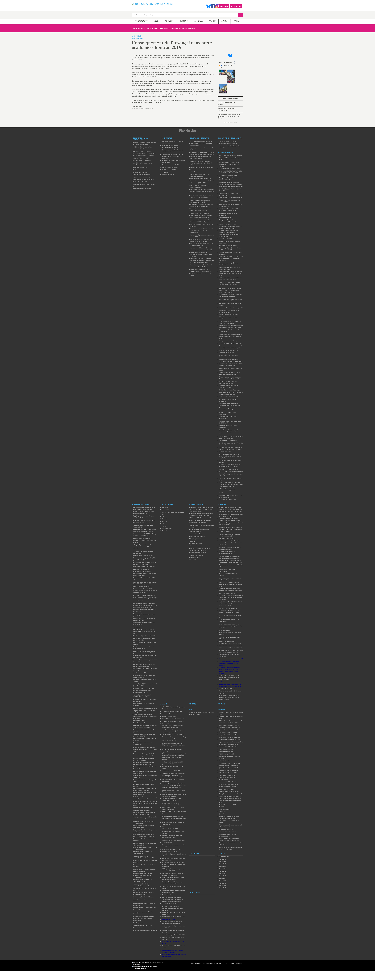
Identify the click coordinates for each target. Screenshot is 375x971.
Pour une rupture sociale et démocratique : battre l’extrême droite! (230, 642)
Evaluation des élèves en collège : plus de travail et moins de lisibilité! (231, 365)
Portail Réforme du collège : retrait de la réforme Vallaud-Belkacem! (230, 296)
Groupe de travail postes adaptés (228, 730)
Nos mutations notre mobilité (227, 141)
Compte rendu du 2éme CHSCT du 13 (144, 520)
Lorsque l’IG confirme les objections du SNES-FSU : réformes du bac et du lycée (230, 448)
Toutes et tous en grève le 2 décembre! (173, 930)
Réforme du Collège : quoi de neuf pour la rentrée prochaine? (231, 524)
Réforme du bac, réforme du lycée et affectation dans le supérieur (229, 374)
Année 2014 (222, 876)
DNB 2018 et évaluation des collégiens (230, 390)
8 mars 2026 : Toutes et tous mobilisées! (173, 719)
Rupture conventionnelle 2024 (170, 165)
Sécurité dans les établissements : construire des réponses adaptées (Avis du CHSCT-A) (144, 610)
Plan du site (219, 964)
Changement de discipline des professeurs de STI (228, 179)
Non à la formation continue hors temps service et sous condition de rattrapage (230, 647)
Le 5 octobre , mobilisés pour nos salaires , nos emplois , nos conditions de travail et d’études (231, 597)
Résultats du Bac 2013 (225, 239)
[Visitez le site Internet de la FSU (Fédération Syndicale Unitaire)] (144, 967)
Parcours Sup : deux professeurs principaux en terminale (228, 382)
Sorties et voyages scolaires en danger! (173, 840)
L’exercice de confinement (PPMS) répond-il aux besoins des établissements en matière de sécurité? (145, 591)
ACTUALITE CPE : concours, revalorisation (227, 570)
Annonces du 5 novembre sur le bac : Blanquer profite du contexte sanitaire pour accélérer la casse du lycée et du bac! (231, 560)
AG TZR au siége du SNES (226, 754)
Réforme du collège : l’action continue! (230, 334)
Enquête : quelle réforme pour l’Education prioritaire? (227, 553)
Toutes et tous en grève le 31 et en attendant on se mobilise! (172, 800)
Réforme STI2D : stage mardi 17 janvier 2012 (226, 109)
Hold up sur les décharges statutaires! (201, 141)
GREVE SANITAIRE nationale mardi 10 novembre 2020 (143, 822)
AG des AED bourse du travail (227, 787)
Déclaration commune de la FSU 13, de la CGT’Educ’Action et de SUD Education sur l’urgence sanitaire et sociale (145, 710)
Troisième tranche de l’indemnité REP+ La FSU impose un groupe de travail (144, 155)
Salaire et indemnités (168, 175)
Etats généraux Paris (225, 761)
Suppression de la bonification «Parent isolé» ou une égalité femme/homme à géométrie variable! (230, 604)
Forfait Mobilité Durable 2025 (227, 689)
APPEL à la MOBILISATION (226, 539)
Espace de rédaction (140, 968)
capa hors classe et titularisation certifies (231, 742)
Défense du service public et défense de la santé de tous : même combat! (145, 726)
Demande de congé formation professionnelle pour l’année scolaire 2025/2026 (172, 908)
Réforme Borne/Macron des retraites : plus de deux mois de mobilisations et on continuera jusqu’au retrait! (174, 818)
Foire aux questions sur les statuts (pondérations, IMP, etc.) (200, 201)
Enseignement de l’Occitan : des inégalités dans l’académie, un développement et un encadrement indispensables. (229, 233)
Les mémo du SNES (195, 715)
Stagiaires (165, 507)
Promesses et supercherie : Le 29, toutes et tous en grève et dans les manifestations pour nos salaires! (173, 775)
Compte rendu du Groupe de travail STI (230, 198)
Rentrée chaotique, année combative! (173, 895)
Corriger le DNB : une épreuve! (142, 161)
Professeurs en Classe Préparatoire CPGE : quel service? (200, 158)
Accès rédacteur (239, 964)
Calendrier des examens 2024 (227, 500)
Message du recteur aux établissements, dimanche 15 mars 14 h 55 (144, 144)
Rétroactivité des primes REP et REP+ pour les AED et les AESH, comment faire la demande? (173, 865)
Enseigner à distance (225, 452)
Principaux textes (138, 923)
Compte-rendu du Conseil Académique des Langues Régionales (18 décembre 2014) (230, 273)
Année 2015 (222, 878)
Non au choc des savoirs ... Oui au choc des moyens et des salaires (173, 874)
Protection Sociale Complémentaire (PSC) (145, 930)
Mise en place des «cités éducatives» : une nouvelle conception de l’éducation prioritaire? (230, 543)
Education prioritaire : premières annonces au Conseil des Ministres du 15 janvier (201, 163)
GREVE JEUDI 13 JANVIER (141, 158)
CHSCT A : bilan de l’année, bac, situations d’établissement (142, 148)
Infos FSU (193, 560)
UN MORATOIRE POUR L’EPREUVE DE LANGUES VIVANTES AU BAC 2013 (230, 172)
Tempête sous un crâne (225, 217)
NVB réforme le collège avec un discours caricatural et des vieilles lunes (230, 279)
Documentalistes (167, 529)
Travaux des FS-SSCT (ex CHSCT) (142, 925)
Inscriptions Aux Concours (169, 852)
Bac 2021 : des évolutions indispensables (231, 472)
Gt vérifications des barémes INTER (229, 728)
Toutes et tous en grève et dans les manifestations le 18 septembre (172, 923)
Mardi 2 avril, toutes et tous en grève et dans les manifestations (173, 879)
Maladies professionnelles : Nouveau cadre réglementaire (143, 648)
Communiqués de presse (197, 536)
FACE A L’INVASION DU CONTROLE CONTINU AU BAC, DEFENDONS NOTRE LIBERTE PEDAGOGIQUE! (231, 484)
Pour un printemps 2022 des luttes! (172, 749)
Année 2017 (222, 883)
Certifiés (164, 519)
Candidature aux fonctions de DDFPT (201, 179)
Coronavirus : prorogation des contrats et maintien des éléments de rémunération (201, 231)
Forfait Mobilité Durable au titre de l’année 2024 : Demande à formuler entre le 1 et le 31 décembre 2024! (202, 261)
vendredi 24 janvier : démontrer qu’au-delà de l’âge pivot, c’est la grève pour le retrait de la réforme (201, 509)
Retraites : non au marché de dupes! (229, 556)
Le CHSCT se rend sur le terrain (142, 538)
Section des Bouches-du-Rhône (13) (143, 179)
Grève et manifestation (226, 829)
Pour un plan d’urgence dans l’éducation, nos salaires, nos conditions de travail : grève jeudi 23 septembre (174, 739)
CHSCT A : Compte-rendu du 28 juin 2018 (145, 636)
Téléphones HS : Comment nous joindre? (202, 518)
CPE (163, 524)
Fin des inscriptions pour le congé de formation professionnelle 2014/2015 (230, 797)
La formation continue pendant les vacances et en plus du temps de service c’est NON (230, 626)
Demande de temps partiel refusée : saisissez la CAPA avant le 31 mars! (200, 270)
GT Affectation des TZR (226, 749)
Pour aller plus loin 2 (139, 723)
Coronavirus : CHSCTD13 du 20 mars (143, 688)
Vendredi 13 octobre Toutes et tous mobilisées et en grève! (172, 837)
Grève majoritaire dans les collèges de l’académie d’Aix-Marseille (230, 322)
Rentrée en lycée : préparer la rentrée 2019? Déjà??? (230, 422)
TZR (163, 517)
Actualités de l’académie (140, 172)
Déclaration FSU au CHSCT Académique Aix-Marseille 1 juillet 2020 (144, 789)
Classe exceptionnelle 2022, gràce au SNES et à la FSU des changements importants (172, 156)
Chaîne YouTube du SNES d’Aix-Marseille (202, 712)
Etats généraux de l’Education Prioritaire (231, 794)
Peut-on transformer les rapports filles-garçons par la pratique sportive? (230, 466)
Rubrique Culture (195, 558)
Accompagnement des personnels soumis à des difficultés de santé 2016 (145, 583)
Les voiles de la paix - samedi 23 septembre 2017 (227, 835)
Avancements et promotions (170, 167)
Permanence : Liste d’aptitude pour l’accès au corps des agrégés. (229, 817)
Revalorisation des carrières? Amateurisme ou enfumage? (170, 147)
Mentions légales (210, 964)
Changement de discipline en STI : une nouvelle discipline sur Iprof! (230, 210)
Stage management (224, 809)
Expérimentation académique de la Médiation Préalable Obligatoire (200, 221)
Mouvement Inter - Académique (228, 144)
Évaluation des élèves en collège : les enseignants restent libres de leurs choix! (231, 360)
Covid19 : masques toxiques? (141, 815)
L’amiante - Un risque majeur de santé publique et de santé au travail (144, 652)
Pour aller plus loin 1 (139, 721)
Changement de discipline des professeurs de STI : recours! (228, 221)
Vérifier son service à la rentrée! (199, 213)
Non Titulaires (166, 510)
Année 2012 (222, 871)
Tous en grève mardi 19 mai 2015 (228, 315)
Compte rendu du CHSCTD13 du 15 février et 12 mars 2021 (142, 881)
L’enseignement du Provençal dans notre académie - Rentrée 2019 (231, 437)
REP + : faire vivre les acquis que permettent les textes (199, 175)
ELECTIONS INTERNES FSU (198, 523)
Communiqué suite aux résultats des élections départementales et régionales (230, 590)
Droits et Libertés (195, 546)
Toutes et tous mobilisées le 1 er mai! (230, 608)
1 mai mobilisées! (167, 714)
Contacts (231, 964)
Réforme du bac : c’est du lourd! (228, 397)
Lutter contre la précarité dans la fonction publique (199, 531)
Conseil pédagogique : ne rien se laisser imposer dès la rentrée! (230, 409)
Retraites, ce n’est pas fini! (141, 167)
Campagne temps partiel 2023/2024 (143, 916)
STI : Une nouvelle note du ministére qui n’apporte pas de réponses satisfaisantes (231, 186)
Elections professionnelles (198, 553)
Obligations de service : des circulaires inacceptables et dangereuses (201, 206)
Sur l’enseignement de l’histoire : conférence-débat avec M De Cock (229, 405)
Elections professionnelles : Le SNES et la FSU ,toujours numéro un (174, 795)
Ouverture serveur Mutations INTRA (229, 737)
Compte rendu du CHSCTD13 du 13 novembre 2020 (142, 853)
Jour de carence (137, 627)
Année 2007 (222, 859)
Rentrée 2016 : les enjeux (226, 353)
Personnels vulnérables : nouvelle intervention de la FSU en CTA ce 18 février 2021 (142, 875)
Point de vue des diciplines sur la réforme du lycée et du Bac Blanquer (231, 393)
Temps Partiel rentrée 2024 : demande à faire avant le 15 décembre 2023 (201, 217)
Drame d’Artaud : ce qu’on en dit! (143, 556)
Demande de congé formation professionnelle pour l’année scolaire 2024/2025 (201, 254)
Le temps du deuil (167, 843)
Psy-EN (164, 526)
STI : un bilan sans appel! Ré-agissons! (227, 103)
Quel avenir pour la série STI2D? (228, 175)
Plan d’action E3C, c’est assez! (228, 441)
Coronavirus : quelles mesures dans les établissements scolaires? (144, 672)
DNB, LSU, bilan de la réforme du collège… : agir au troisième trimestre (229, 519)
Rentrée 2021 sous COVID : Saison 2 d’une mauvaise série (143, 894)
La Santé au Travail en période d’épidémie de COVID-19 (142, 692)
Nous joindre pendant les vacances (200, 520)
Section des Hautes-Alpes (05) (142, 189)
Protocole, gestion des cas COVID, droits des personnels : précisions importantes (145, 802)
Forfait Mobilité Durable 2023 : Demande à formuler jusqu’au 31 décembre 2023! (202, 249)
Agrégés (164, 521)
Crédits (225, 964)
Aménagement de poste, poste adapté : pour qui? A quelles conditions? (201, 197)
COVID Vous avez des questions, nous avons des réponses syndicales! (144, 807)
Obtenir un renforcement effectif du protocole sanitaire (143, 827)
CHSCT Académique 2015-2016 (142, 586)
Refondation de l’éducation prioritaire (201, 167)
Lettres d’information (196, 555)
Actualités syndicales (196, 534)
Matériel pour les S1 (196, 544)
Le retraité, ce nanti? (225, 532)
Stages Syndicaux (195, 539)
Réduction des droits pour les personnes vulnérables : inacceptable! (145, 798)
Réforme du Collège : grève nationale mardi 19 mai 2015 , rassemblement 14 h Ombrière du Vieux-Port (230, 290)
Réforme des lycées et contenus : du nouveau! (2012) (229, 201)
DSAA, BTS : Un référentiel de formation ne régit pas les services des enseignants (202, 153)
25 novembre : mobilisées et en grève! (173, 721)
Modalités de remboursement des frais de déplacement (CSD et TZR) (202, 182)
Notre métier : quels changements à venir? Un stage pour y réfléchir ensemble (229, 284)
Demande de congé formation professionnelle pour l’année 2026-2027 (173, 934)
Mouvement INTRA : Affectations (228, 744)
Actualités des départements (141, 177)
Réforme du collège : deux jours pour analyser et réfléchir (229, 311)
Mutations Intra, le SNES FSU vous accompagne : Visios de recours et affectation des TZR (229, 678)
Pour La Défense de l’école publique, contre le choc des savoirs (172, 883)
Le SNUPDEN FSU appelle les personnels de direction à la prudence (231, 515)
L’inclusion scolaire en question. (228, 469)
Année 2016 (222, 881)
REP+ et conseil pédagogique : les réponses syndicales (200, 186)
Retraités (164, 531)
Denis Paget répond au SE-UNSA (228, 350)
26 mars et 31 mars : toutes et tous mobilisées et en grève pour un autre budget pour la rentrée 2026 (172, 726)
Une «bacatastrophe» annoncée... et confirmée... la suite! (230, 579)
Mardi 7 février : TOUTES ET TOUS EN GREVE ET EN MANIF (173, 809)
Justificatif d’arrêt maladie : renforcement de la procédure (142, 570)
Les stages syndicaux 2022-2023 (171, 771)
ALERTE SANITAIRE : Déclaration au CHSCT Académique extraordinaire (143, 835)
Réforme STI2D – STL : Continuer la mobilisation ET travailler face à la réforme (229, 116)
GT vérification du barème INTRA (228, 770)
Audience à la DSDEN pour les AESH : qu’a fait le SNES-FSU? (172, 763)
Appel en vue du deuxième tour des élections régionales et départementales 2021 (230, 584)
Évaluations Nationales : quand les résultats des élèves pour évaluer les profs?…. (229, 432)
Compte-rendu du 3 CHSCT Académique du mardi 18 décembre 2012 (145, 535)
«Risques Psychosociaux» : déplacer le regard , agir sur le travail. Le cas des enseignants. (144, 547)
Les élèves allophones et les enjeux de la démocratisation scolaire (173, 791)
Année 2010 (222, 866)
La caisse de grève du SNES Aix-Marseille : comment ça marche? (171, 804)
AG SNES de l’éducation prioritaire (229, 792)
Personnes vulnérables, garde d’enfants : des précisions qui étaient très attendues (145, 755)
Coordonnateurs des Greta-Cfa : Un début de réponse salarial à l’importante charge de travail (173, 745)
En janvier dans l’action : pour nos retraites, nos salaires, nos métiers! (229, 612)
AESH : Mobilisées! (224, 630)
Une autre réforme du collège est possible (231, 308)
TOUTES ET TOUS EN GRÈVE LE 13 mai (173, 917)
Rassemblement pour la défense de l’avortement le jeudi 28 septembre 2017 (230, 839)
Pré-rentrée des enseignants (227, 832)
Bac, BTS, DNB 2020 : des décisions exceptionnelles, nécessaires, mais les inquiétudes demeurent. (230, 456)
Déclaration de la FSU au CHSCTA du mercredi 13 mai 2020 (143, 759)
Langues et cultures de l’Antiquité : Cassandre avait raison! (229, 387)
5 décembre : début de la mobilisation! (230, 512)
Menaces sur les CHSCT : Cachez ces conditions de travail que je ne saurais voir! (144, 631)
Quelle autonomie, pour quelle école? (230, 169)
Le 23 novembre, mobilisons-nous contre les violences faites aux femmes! (231, 651)
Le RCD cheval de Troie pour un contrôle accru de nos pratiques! (173, 731)
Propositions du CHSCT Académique (144, 747)
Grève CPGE (222, 812)
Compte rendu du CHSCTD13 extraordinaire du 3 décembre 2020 (143, 857)
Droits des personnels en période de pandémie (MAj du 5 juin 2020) (143, 764)
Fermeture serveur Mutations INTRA (229, 740)
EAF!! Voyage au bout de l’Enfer (228, 593)
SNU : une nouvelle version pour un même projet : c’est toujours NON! (174, 828)
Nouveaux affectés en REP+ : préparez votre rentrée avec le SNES (230, 535)
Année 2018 (222, 886)
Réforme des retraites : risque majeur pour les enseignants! (230, 548)
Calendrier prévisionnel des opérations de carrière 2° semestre (230, 848)
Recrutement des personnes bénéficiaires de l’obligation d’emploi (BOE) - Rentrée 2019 (202, 191)
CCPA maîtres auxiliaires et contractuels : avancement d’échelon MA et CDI (231, 722)
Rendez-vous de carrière (169, 170)
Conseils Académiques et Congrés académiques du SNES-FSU (200, 549)
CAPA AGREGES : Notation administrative (227, 779)
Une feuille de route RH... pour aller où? (173, 734)
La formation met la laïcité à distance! (230, 343)
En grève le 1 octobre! (169, 904)
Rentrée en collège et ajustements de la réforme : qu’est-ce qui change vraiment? (231, 528)
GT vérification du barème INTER (228, 766)
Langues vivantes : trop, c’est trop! (229, 182)
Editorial (135, 170)
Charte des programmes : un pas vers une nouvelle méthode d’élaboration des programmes (231, 259)
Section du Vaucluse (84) (140, 182)
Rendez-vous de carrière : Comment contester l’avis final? (172, 151)
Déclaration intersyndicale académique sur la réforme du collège (230, 300)
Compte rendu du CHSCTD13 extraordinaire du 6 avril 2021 (141, 885)
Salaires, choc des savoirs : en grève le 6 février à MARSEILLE (173, 870)
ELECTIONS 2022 (224, 857)
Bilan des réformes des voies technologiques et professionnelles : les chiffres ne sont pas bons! (230, 226)
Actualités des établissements (141, 175)
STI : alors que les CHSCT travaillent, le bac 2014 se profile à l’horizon (230, 249)
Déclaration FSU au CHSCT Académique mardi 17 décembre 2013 (144, 563)
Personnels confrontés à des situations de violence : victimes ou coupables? (144, 530)
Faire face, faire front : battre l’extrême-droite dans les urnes (173, 892)
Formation (165, 172)
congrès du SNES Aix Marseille (228, 732)
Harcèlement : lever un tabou (141, 523)
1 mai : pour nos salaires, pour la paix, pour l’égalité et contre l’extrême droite (230, 508)
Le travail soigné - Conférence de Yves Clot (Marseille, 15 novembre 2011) (144, 508)
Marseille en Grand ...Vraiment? (142, 151)
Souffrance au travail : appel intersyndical (145, 669)
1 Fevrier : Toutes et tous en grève (172, 711)
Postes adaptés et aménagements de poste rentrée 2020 (144, 639)
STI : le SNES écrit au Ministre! (228, 246)
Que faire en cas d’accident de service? (144, 567)
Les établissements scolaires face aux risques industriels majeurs (144, 665)
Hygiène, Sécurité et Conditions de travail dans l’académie (143, 513)
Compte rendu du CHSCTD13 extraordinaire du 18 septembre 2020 (144, 811)
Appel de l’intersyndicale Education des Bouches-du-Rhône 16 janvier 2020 (201, 515)
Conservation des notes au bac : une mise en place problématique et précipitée (231, 347)
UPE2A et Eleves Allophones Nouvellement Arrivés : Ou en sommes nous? (230, 491)
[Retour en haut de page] (7, 963)
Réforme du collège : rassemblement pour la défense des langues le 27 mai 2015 (231, 327)
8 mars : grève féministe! (169, 716)
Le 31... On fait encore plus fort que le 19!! (230, 616)
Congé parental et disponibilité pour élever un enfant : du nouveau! (201, 240)
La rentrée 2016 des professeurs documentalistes (228, 356)
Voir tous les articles (230, 122)
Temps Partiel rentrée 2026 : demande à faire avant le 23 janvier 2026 (201, 266)
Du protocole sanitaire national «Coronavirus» (142, 744)
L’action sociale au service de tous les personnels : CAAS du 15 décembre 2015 (145, 604)
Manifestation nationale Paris (227, 775)
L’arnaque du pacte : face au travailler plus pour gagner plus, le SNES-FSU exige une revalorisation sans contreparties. (174, 786)
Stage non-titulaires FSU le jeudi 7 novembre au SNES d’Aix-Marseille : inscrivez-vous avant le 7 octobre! (172, 899)
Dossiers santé (137, 928)
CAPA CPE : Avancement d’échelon (229, 725)
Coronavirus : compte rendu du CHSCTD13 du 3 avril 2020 (142, 696)
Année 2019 (222, 888)
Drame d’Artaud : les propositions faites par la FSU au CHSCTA (145, 559)
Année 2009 (222, 864)
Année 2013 (222, 874)
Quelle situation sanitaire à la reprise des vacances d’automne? (145, 818)
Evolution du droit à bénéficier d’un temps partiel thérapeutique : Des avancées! (143, 899)
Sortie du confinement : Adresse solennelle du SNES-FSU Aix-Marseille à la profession (145, 716)
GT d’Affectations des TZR (226, 789)
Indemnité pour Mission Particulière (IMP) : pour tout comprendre (200, 210)
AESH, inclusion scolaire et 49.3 (171, 849)
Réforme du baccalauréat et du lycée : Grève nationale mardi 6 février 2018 (230, 378)
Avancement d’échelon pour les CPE (229, 763)
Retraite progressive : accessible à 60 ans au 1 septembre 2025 (202, 245)
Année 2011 (222, 869)
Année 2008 (222, 862)
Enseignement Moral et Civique (228, 341)
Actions (192, 541)
